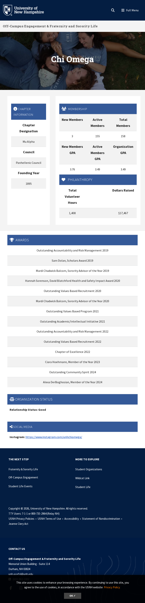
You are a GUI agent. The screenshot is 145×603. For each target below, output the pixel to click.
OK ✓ (72, 595)
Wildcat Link (82, 478)
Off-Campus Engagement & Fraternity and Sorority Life (50, 26)
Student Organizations (88, 469)
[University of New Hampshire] (26, 10)
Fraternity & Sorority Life (23, 469)
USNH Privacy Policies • (22, 518)
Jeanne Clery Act (18, 524)
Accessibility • (73, 518)
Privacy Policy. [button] (112, 587)
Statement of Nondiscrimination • (102, 518)
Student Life (82, 487)
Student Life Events (20, 486)
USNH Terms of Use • (51, 518)
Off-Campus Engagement (23, 477)
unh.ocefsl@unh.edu (20, 574)
